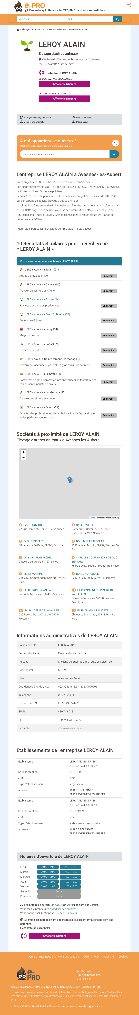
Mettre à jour (81, 122)
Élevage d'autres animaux (34, 29)
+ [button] (23, 452)
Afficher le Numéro (64, 84)
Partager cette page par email (37, 117)
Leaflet (92, 517)
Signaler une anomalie (33, 122)
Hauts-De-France (57, 29)
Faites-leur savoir (67, 913)
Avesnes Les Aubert (78, 29)
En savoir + (108, 276)
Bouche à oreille (83, 117)
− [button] (23, 457)
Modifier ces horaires (63, 909)
